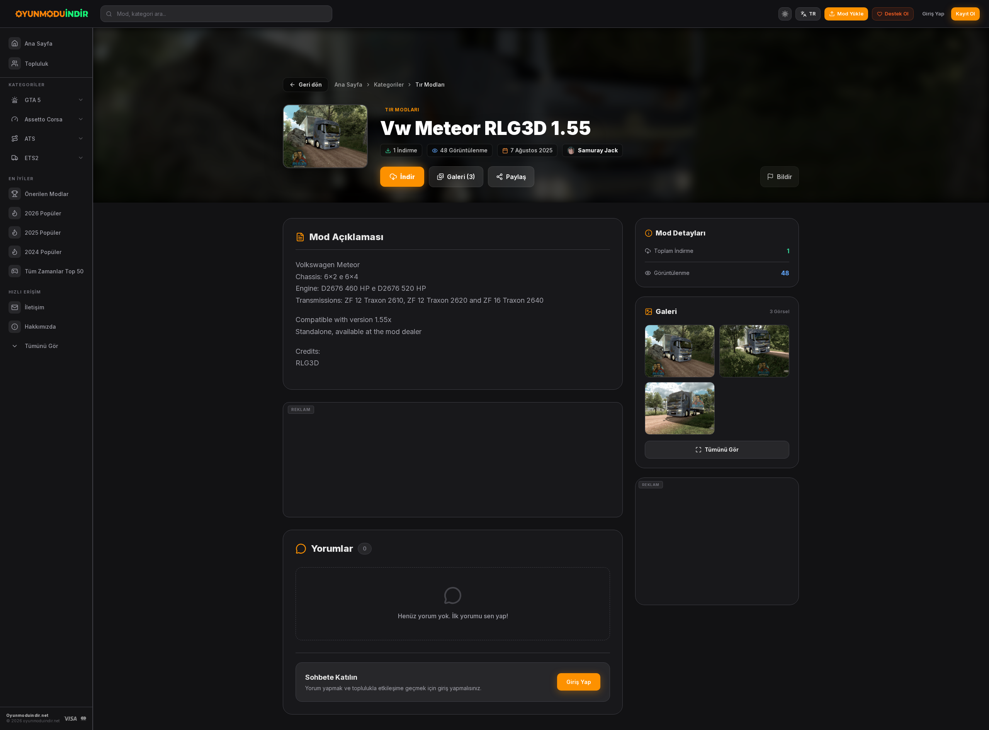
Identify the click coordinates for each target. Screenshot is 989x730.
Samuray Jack (598, 150)
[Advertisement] (452, 460)
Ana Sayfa (348, 84)
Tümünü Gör (722, 449)
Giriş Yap (933, 13)
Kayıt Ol (965, 13)
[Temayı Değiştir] (785, 13)
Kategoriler (389, 84)
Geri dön (310, 84)
